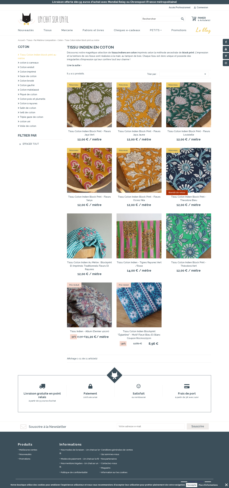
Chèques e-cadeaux (127, 30)
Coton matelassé (29, 89)
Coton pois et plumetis (32, 99)
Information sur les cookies (114, 472)
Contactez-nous (109, 463)
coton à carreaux (29, 62)
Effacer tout (29, 144)
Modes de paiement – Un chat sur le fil (80, 459)
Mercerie (67, 30)
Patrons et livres (93, 30)
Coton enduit (26, 67)
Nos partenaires (109, 459)
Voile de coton (27, 126)
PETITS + (156, 30)
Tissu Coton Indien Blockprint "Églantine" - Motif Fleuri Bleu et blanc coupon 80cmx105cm (139, 335)
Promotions (178, 30)
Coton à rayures (28, 103)
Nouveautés (26, 30)
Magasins (105, 468)
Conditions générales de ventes (117, 450)
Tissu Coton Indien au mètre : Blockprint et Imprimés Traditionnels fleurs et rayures (89, 266)
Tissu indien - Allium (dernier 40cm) (89, 331)
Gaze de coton (27, 76)
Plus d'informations (208, 485)
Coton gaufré (27, 85)
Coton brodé (26, 80)
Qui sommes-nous (110, 454)
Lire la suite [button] (74, 65)
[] (182, 18)
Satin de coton (27, 108)
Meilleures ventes (28, 450)
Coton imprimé (27, 71)
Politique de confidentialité (74, 472)
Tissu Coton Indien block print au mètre (37, 56)
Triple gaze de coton (31, 117)
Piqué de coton (28, 94)
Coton (23, 47)
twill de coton (27, 112)
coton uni (24, 121)
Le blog (203, 30)
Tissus (47, 30)
